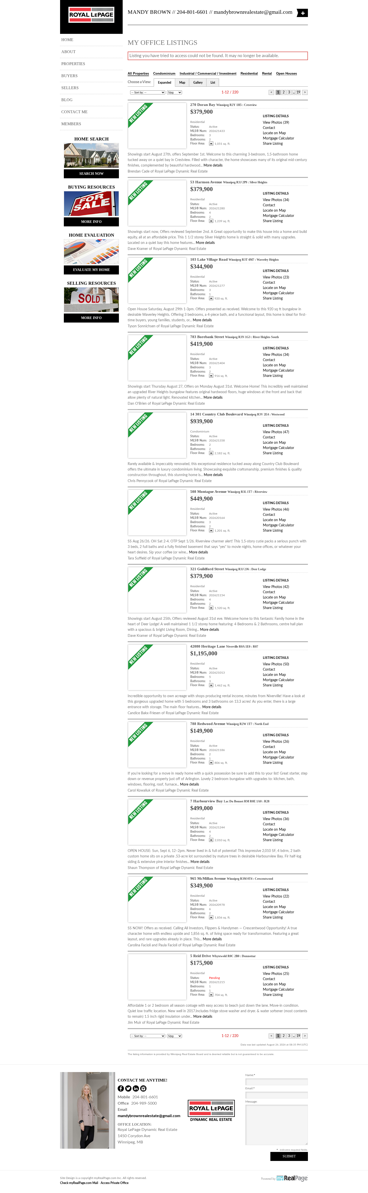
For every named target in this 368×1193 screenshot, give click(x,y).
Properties (73, 64)
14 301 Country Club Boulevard (237, 414)
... (293, 92)
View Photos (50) (276, 664)
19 (298, 92)
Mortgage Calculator (278, 138)
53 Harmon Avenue (228, 182)
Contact (269, 128)
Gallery (198, 82)
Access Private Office (114, 1182)
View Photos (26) (276, 741)
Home (67, 40)
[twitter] (128, 1088)
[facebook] (121, 1088)
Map (182, 82)
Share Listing (273, 143)
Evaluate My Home (91, 270)
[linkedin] (136, 1088)
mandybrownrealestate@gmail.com (253, 12)
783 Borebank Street (234, 337)
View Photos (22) (276, 896)
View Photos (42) (276, 587)
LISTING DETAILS (276, 116)
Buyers (69, 76)
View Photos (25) (276, 974)
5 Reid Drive (223, 956)
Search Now (91, 174)
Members (71, 124)
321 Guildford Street (228, 569)
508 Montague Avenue (228, 492)
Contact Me (74, 112)
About (68, 52)
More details (213, 165)
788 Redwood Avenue (229, 724)
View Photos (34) (276, 200)
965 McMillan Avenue (231, 878)
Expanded (164, 82)
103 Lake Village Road (234, 259)
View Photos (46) (276, 509)
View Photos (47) (276, 432)
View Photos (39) (276, 122)
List (213, 82)
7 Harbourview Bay (229, 801)
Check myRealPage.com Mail (79, 1182)
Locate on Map (274, 133)
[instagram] (143, 1088)
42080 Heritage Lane (224, 646)
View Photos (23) (276, 277)
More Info (91, 222)
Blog (67, 100)
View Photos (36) (276, 819)
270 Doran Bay (223, 105)
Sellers (70, 88)
